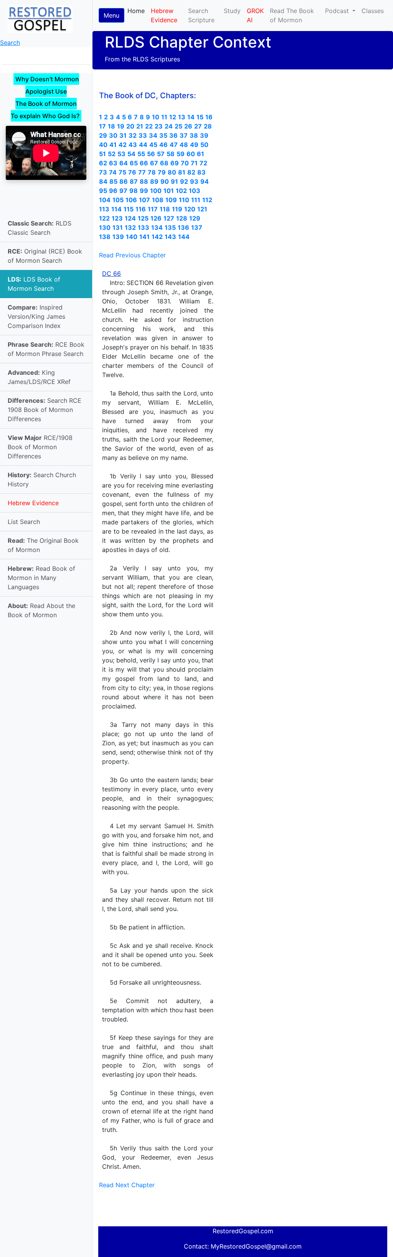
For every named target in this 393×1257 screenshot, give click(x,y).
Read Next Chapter (127, 1185)
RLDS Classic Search (39, 227)
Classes (373, 11)
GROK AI (255, 15)
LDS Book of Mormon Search (34, 283)
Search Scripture (201, 15)
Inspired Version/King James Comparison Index (36, 316)
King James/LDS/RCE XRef (39, 377)
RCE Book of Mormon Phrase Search (46, 349)
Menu (111, 15)
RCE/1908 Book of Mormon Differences (40, 447)
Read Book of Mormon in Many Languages (41, 578)
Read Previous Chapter (132, 255)
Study (232, 11)
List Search (24, 522)
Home (137, 11)
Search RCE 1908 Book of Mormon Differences (44, 410)
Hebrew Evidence (33, 503)
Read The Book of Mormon (292, 15)
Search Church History (42, 479)
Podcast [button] (338, 11)
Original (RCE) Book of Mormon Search (45, 255)
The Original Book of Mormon (43, 545)
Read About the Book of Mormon (41, 610)
